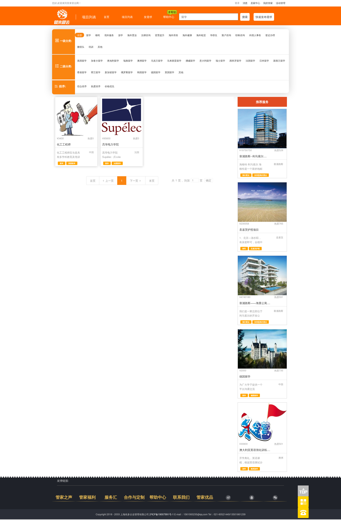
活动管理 (280, 3)
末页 (152, 181)
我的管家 (268, 3)
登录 (237, 3)
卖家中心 (255, 3)
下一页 (134, 181)
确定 (208, 180)
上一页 (109, 181)
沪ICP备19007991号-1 (161, 514)
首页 (93, 181)
